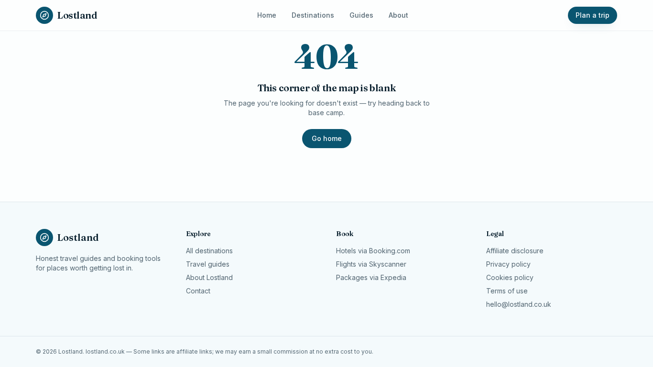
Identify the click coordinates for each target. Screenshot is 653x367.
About (398, 15)
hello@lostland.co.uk (518, 304)
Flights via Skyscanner (371, 264)
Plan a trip (592, 15)
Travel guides (207, 264)
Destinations (313, 15)
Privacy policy (508, 264)
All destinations (209, 251)
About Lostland (209, 277)
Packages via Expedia (371, 277)
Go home (327, 138)
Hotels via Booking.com (373, 251)
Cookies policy (509, 277)
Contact (198, 291)
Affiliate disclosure (515, 251)
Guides (361, 15)
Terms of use (507, 291)
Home (266, 15)
